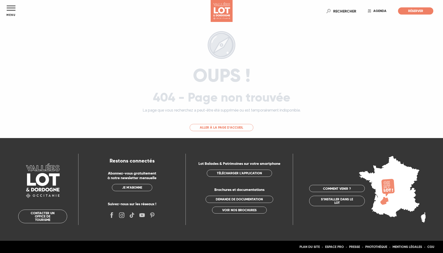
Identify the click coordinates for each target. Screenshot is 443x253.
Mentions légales (407, 247)
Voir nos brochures (239, 210)
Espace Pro (334, 247)
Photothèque (376, 247)
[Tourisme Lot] (222, 11)
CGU (430, 247)
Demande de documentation (239, 199)
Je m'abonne (132, 187)
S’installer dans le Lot (337, 201)
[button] (344, 11)
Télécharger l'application (239, 173)
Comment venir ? (337, 189)
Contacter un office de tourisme (42, 216)
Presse (354, 247)
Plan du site (309, 247)
